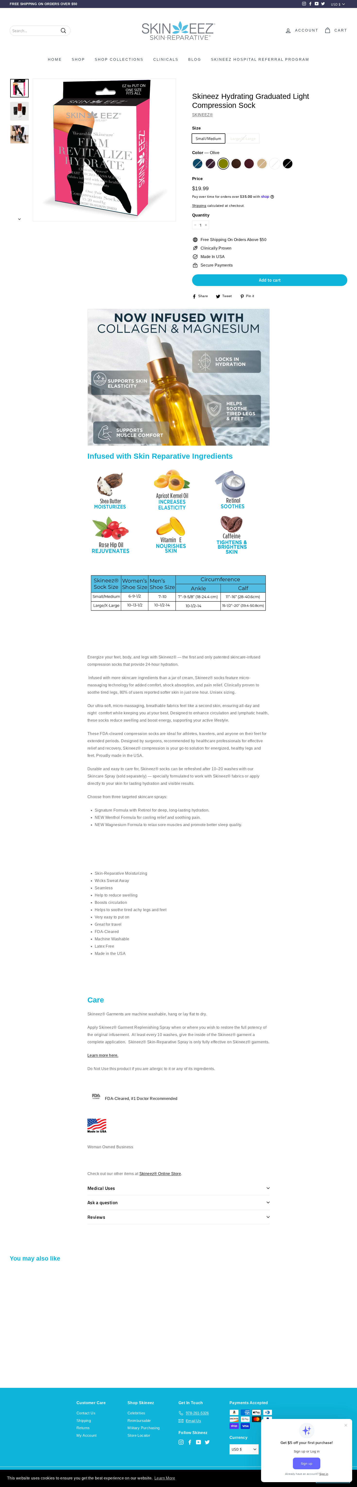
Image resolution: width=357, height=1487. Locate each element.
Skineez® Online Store (160, 1174)
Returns (83, 1428)
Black (287, 163)
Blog (194, 59)
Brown (236, 163)
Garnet (249, 163)
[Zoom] (104, 150)
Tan (261, 163)
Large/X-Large (242, 138)
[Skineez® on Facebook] (189, 1442)
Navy (197, 163)
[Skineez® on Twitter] (207, 1442)
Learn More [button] (164, 1478)
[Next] (19, 217)
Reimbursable (139, 1420)
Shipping (199, 205)
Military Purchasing (144, 1428)
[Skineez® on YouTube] (198, 1442)
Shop (78, 59)
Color (205, 152)
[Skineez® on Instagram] (181, 1442)
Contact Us (85, 1413)
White (274, 163)
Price (197, 178)
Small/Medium (208, 138)
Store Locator (139, 1435)
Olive (223, 163)
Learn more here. (102, 1055)
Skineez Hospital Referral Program (260, 59)
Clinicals (165, 59)
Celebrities (136, 1413)
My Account (86, 1435)
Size (196, 128)
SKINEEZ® (202, 115)
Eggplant (210, 163)
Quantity (200, 215)
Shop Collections (119, 59)
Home (55, 59)
